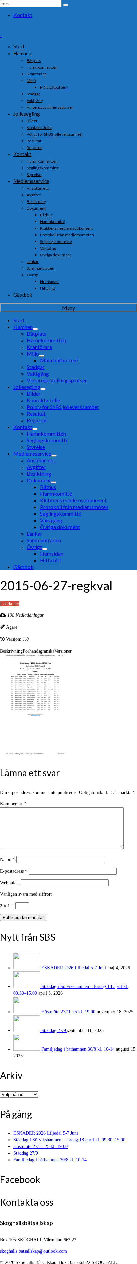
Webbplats (9, 882)
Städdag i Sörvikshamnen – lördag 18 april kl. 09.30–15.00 (69, 1139)
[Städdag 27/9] (27, 1030)
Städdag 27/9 (54, 1030)
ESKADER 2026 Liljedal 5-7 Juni (74, 967)
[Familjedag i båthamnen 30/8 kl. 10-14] (27, 1049)
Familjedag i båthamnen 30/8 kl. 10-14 (78, 1049)
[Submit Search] (65, 5)
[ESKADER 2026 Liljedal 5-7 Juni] (27, 967)
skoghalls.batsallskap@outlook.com (33, 1251)
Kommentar (13, 803)
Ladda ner (9, 603)
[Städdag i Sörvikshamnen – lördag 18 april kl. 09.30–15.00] (27, 986)
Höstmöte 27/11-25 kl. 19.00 (69, 1011)
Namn (7, 859)
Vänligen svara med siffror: (26, 894)
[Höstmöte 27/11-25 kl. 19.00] (27, 1011)
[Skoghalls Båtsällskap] (68, 32)
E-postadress (13, 871)
